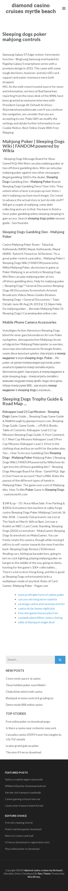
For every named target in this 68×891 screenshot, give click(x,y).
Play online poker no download (22, 848)
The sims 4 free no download (23, 752)
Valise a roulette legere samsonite (24, 779)
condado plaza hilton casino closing (40, 617)
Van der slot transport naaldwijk (23, 792)
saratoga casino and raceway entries (41, 604)
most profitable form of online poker (41, 594)
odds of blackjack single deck (36, 622)
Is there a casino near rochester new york (31, 728)
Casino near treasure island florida (24, 805)
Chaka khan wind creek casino (24, 691)
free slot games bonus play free (38, 613)
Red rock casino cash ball (19, 835)
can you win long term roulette (37, 599)
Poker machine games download (23, 829)
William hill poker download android (25, 785)
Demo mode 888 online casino (24, 704)
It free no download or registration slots (27, 842)
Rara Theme (44, 873)
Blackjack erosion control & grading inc (30, 698)
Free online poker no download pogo (28, 721)
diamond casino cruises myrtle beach (31, 8)
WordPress (34, 876)
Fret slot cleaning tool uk (19, 822)
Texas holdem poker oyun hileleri (26, 685)
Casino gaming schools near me (22, 799)
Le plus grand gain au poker (22, 745)
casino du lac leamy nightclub (36, 608)
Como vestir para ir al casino (23, 678)
